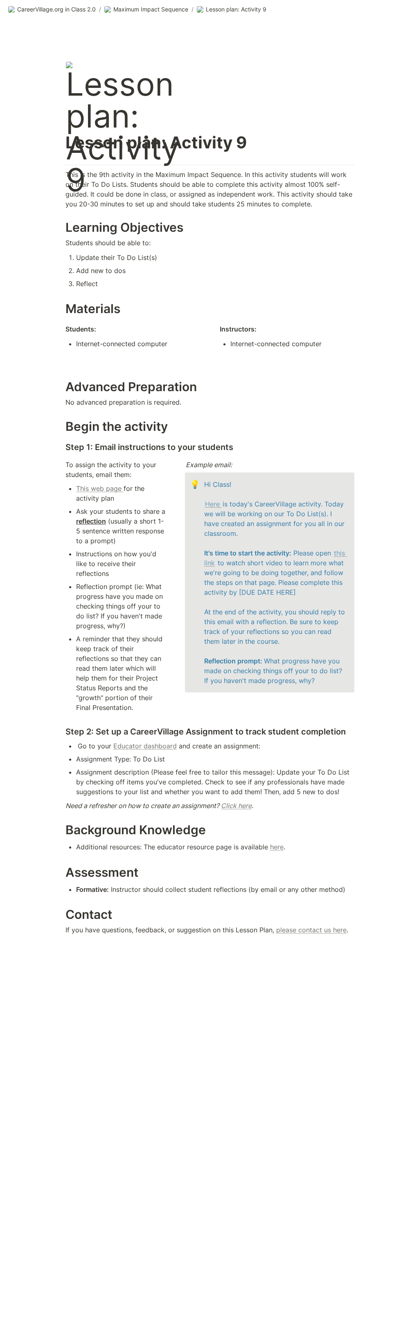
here (277, 847)
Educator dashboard (145, 746)
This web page (100, 488)
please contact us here (311, 930)
